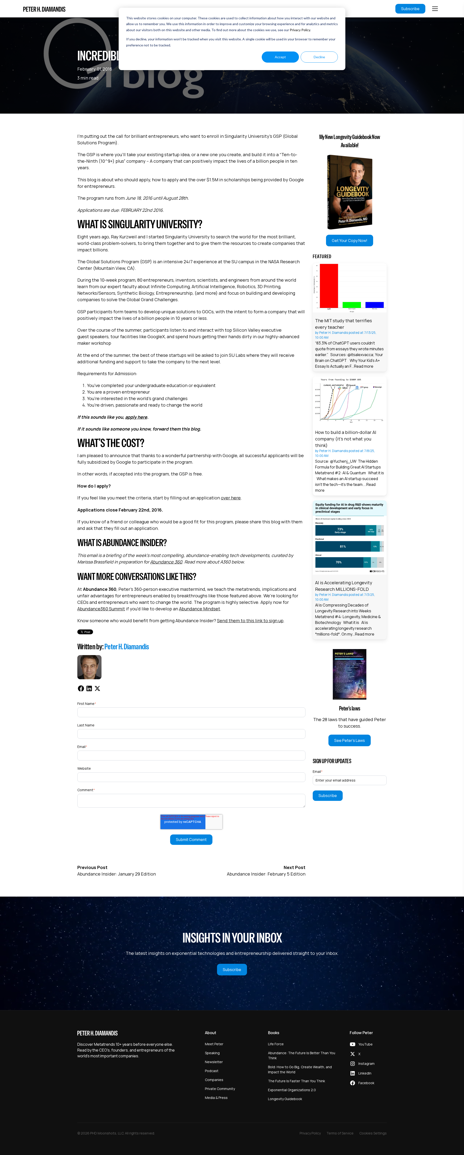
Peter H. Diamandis (126, 646)
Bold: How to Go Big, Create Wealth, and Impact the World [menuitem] (300, 1069)
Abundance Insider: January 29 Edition (116, 874)
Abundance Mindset (199, 609)
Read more (363, 366)
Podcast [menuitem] (211, 1070)
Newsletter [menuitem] (214, 1062)
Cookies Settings (373, 1133)
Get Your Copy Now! (349, 240)
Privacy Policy (300, 30)
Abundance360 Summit (101, 609)
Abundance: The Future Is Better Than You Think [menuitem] (301, 1055)
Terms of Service (340, 1133)
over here (231, 498)
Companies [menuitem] (214, 1079)
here (142, 417)
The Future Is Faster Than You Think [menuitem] (296, 1081)
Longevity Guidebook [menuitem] (285, 1099)
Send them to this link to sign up (250, 620)
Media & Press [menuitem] (216, 1097)
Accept (280, 57)
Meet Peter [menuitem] (214, 1044)
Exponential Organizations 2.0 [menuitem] (292, 1090)
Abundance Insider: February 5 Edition (266, 874)
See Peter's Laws (349, 740)
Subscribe (410, 8)
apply (131, 417)
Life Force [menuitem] (276, 1044)
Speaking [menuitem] (212, 1053)
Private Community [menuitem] (220, 1088)
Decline (319, 57)
